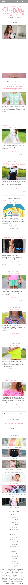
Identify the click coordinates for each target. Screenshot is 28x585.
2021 (13, 519)
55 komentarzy (22, 154)
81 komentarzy (22, 191)
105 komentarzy (22, 116)
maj (14, 558)
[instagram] (20, 1)
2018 (13, 527)
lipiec (14, 553)
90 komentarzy (22, 300)
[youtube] (22, 424)
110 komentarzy (22, 372)
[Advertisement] (14, 56)
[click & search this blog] (25, 1)
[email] (22, 1)
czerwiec (13, 556)
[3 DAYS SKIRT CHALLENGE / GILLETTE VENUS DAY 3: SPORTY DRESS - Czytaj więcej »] (14, 104)
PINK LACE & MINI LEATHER (14, 381)
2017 (13, 529)
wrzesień (14, 549)
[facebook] (17, 1)
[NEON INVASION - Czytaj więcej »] (14, 359)
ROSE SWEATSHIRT (14, 507)
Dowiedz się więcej (10, 583)
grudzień (14, 541)
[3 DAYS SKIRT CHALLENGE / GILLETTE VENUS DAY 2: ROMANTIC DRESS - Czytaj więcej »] (14, 142)
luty (14, 566)
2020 (13, 522)
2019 (13, 524)
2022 (13, 517)
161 (21, 414)
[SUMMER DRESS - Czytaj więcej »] (14, 324)
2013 (13, 539)
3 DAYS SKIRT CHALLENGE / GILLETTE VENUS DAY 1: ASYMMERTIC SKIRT (14, 164)
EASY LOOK (14, 458)
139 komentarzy (22, 336)
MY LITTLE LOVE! (14, 483)
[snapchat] (16, 424)
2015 (13, 534)
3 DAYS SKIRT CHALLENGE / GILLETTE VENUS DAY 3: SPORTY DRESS (14, 88)
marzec (14, 563)
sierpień (13, 551)
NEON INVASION (14, 345)
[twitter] (19, 424)
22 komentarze (14, 228)
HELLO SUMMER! (14, 273)
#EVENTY (4, 264)
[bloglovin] (12, 424)
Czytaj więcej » (14, 114)
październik (13, 546)
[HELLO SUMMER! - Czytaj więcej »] (14, 288)
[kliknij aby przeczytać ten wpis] (14, 442)
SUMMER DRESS (14, 309)
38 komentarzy (22, 264)
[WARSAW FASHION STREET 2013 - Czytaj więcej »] (14, 252)
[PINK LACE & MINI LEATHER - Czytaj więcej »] (14, 395)
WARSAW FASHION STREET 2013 (14, 238)
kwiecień (14, 561)
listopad (14, 544)
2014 (13, 537)
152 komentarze (22, 407)
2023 (14, 514)
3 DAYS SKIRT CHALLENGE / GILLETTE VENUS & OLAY (14, 201)
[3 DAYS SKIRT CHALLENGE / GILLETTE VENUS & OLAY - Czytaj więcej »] (14, 216)
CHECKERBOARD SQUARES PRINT (14, 447)
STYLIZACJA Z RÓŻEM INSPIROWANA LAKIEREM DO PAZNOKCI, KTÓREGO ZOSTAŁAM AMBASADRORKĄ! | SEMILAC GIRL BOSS (14, 471)
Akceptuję (21, 583)
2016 (13, 532)
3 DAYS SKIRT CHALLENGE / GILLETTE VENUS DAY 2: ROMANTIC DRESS (14, 126)
